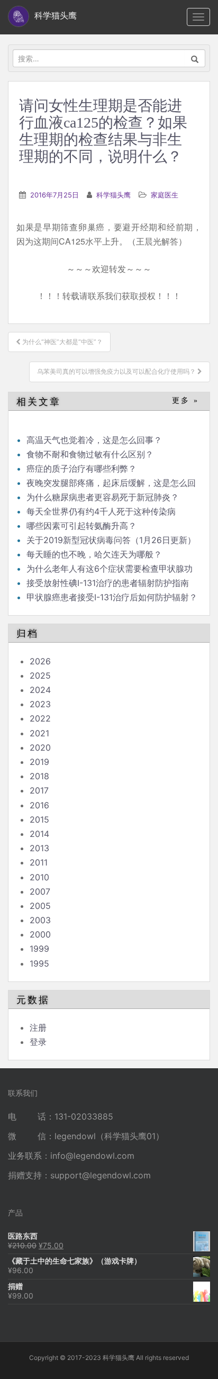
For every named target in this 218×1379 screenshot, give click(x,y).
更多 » (185, 400)
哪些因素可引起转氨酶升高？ (81, 525)
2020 (40, 747)
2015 (39, 819)
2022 (40, 718)
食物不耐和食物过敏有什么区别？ (89, 454)
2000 (40, 934)
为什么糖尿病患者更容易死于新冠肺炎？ (102, 497)
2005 (40, 905)
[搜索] (195, 58)
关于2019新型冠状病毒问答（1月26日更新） (111, 540)
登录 (38, 1041)
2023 (40, 704)
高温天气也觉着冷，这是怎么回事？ (94, 440)
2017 (39, 790)
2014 (39, 833)
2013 (39, 848)
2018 (39, 776)
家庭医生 (164, 195)
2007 (40, 891)
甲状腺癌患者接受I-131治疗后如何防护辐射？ (111, 597)
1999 (39, 948)
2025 (40, 675)
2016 (39, 805)
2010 (39, 877)
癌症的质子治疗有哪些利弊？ (81, 468)
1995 (39, 963)
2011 (39, 862)
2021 (39, 733)
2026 (40, 661)
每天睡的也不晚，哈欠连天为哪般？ (94, 554)
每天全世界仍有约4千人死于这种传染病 (101, 511)
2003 (40, 920)
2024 (40, 689)
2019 (39, 761)
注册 (38, 1027)
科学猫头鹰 (113, 195)
